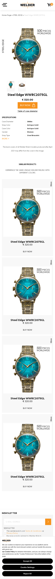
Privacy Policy (12, 533)
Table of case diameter (28, 111)
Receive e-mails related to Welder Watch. (24, 536)
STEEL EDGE (17, 15)
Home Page (6, 15)
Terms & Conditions (33, 531)
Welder (27, 5)
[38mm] (27, 238)
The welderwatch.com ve (25, 532)
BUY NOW (25, 105)
